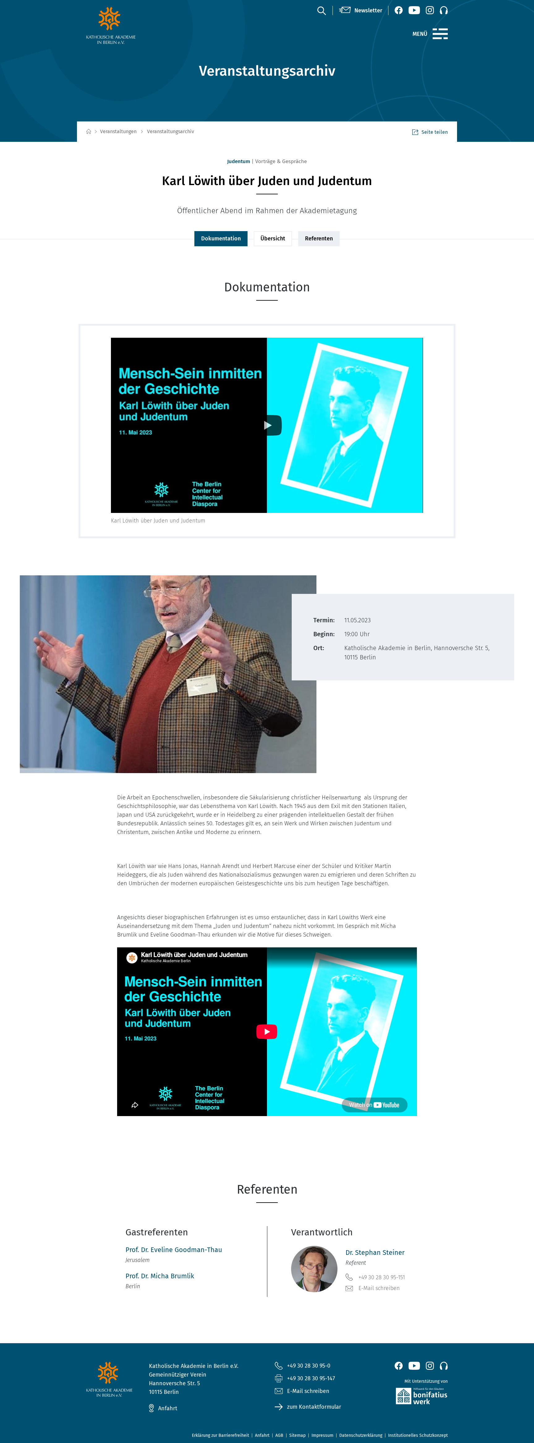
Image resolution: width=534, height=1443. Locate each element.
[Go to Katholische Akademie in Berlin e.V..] (88, 132)
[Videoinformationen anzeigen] (267, 425)
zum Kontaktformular (314, 1406)
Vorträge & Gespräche (281, 161)
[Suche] (321, 10)
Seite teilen (435, 132)
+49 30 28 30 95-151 (381, 1277)
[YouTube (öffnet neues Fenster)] (414, 10)
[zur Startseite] (125, 25)
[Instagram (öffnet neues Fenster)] (430, 10)
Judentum (238, 161)
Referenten (319, 238)
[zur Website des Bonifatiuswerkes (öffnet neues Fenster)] (408, 1397)
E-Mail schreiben (379, 1288)
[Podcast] (444, 10)
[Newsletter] (360, 10)
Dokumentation (221, 238)
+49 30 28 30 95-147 (311, 1378)
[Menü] (440, 34)
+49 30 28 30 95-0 (308, 1365)
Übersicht (273, 238)
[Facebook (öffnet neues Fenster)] (399, 10)
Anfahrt (167, 1408)
